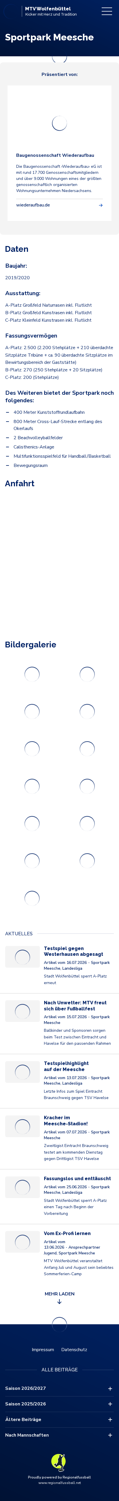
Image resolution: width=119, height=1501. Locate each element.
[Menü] (107, 11)
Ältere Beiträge (23, 1419)
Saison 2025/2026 (25, 1404)
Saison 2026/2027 (25, 1388)
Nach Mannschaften (27, 1435)
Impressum (43, 1350)
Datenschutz (74, 1350)
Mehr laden (60, 1294)
